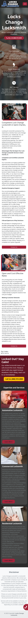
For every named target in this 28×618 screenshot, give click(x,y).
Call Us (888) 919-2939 (14, 379)
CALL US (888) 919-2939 (15, 38)
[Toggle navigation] (25, 3)
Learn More (8, 442)
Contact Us (14, 247)
